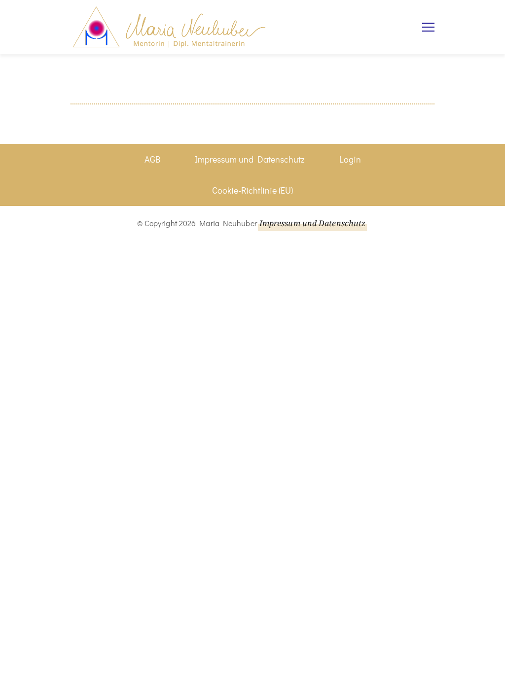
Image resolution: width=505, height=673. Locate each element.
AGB (152, 159)
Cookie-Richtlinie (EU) (252, 190)
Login (350, 159)
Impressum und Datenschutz (250, 159)
